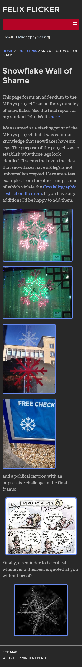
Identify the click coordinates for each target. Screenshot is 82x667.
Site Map (10, 652)
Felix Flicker (31, 9)
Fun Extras (27, 51)
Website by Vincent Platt (24, 658)
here (55, 117)
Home (8, 51)
